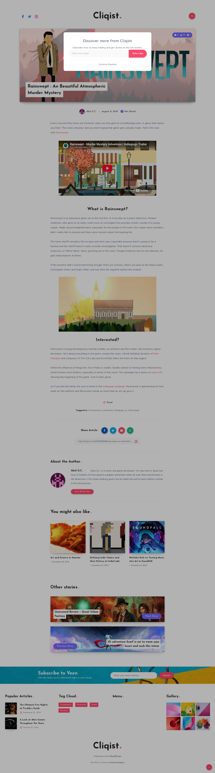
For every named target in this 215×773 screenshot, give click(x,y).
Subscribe (137, 53)
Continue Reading (107, 64)
